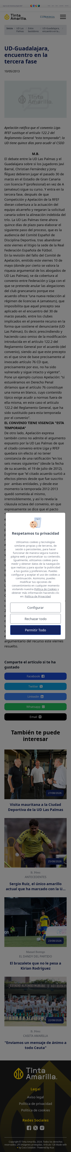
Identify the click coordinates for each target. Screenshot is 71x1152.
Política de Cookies (45, 589)
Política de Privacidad (38, 596)
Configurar (35, 607)
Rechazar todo (36, 619)
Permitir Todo (35, 630)
